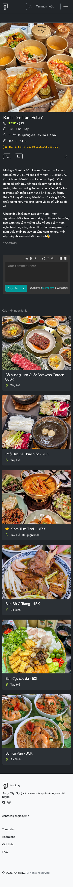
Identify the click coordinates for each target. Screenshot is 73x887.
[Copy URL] (66, 156)
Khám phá (8, 837)
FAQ (5, 852)
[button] (7, 156)
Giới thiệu (8, 844)
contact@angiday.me (15, 816)
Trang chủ (8, 829)
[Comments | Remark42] (36, 275)
